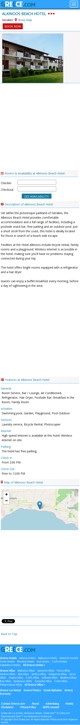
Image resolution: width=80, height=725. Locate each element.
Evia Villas (5, 681)
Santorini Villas (45, 670)
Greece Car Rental (10, 690)
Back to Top (9, 634)
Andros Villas (7, 674)
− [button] (6, 500)
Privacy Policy (28, 707)
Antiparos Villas (58, 674)
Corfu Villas (32, 677)
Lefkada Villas (49, 677)
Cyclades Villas (43, 681)
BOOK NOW (13, 26)
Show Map (25, 20)
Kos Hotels (43, 661)
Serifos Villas (38, 674)
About (35, 703)
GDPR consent (51, 707)
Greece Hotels (8, 658)
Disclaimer (7, 707)
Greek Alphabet (52, 690)
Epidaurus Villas (23, 681)
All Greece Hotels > (34, 665)
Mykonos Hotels (47, 658)
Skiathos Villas (68, 677)
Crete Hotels (7, 661)
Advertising (52, 703)
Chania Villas (16, 677)
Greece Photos (32, 690)
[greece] (18, 6)
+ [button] (6, 494)
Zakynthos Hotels (10, 665)
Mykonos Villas (26, 670)
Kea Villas (23, 674)
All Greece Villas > (35, 684)
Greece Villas (7, 670)
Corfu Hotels (59, 661)
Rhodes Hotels (25, 661)
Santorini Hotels (68, 658)
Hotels (69, 703)
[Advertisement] (40, 128)
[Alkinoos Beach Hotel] (32, 54)
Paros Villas (63, 670)
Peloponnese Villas (11, 684)
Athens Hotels (27, 658)
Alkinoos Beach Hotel (24, 13)
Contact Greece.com (13, 703)
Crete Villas (60, 681)
